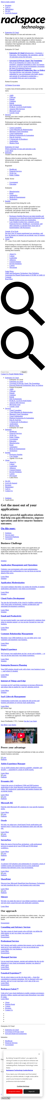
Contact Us (5, 374)
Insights (7, 201)
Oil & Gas (12, 173)
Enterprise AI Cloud (12, 32)
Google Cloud (14, 113)
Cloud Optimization (16, 133)
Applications (13, 141)
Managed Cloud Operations (18, 131)
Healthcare (13, 169)
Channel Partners (15, 262)
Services (8, 115)
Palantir (12, 99)
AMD (11, 95)
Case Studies (25, 224)
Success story (9, 535)
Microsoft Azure (14, 111)
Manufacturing (14, 191)
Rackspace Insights (26, 218)
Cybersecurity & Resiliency (18, 139)
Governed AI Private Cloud (14, 1032)
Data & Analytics (15, 137)
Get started (8, 539)
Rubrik (11, 103)
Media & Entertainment (17, 197)
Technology (13, 199)
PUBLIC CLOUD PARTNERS (20, 107)
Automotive (13, 195)
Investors (8, 1008)
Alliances (12, 260)
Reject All (31, 1091)
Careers (12, 265)
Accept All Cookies (14, 1091)
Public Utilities (14, 175)
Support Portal (10, 1004)
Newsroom (13, 267)
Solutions (8, 498)
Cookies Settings (23, 1086)
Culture (11, 256)
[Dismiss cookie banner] (39, 1054)
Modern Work (14, 143)
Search (24, 372)
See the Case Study (30, 721)
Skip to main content (8, 2)
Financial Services (15, 171)
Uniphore (12, 101)
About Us (12, 254)
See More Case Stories (8, 725)
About (7, 239)
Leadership (13, 258)
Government (13, 182)
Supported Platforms (12, 537)
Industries (8, 153)
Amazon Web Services (17, 109)
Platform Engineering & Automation (21, 135)
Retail (11, 193)
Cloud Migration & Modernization (21, 129)
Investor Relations (15, 264)
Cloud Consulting (15, 128)
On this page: (8, 528)
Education (12, 184)
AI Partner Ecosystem (12, 85)
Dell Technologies (15, 105)
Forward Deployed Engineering (16, 1033)
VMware (12, 97)
